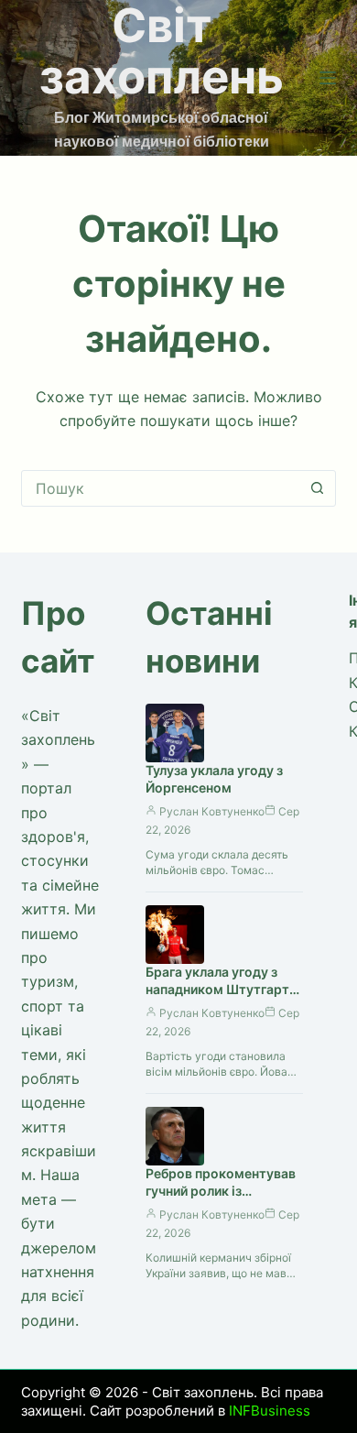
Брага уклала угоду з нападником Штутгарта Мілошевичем (221, 989)
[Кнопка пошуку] (317, 488)
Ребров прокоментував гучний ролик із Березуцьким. (221, 1190)
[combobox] (160, 488)
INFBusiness (269, 1410)
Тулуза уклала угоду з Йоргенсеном (214, 778)
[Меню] (327, 78)
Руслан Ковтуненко (212, 811)
